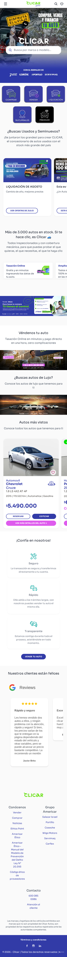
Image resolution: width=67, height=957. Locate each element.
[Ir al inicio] (33, 4)
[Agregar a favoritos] (53, 472)
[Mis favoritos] (61, 4)
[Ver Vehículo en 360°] (51, 483)
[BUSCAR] (56, 4)
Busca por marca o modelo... (32, 50)
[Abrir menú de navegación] (5, 4)
